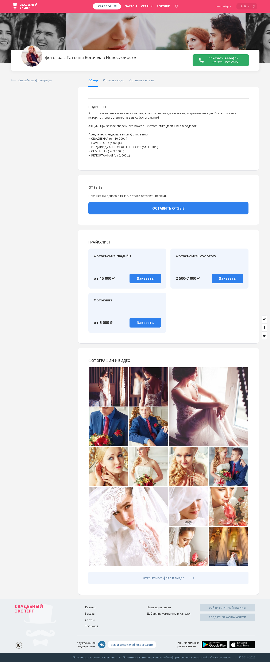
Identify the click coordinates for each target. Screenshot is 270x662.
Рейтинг (163, 6)
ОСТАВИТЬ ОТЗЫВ (168, 208)
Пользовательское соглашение (94, 657)
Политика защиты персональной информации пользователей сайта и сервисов (177, 657)
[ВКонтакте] (264, 319)
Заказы (131, 6)
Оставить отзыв (142, 80)
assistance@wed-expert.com (132, 645)
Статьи (147, 6)
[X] (264, 336)
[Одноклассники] (264, 328)
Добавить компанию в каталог (169, 613)
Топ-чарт (91, 626)
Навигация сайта (159, 607)
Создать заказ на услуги (227, 617)
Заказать (145, 278)
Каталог (91, 607)
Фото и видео (113, 80)
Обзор (93, 80)
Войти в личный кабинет (228, 608)
